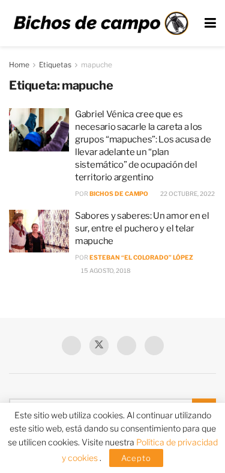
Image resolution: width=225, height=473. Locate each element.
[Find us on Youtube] (126, 345)
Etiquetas (55, 64)
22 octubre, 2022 (187, 193)
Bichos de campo (118, 193)
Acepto (136, 458)
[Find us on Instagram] (154, 345)
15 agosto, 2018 (105, 270)
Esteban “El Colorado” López (141, 257)
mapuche (96, 64)
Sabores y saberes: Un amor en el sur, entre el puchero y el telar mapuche (142, 228)
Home (19, 64)
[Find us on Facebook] (71, 345)
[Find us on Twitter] (99, 345)
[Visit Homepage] (101, 23)
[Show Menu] (210, 23)
